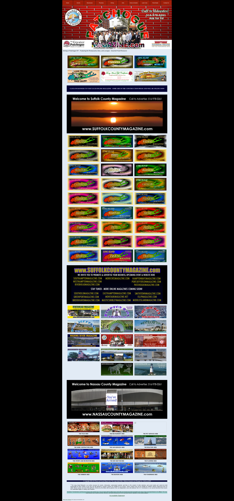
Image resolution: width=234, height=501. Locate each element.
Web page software (67, 499)
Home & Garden (134, 3)
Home (67, 3)
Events (78, 3)
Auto (123, 3)
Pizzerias (101, 3)
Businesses (90, 3)
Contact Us (166, 3)
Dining (112, 3)
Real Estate (155, 3)
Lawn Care (144, 3)
